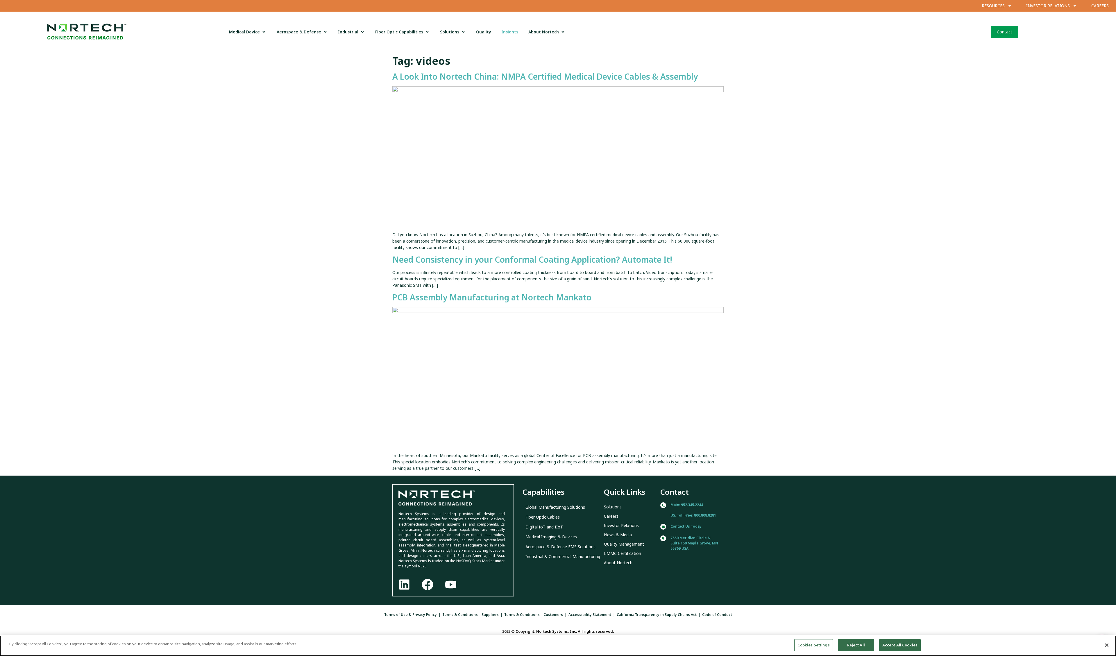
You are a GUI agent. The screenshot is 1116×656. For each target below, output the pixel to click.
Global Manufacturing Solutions (555, 507)
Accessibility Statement (589, 614)
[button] (247, 32)
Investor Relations (621, 525)
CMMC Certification (622, 553)
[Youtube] (451, 584)
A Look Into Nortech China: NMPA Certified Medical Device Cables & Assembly (545, 76)
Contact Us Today (686, 526)
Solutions (613, 507)
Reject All (856, 645)
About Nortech (618, 562)
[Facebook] (427, 584)
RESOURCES (993, 5)
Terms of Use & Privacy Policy (410, 614)
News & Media (618, 534)
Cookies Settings (813, 645)
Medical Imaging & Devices (551, 537)
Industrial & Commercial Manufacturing (562, 556)
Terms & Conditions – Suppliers (470, 614)
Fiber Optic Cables (542, 517)
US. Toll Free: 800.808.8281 (693, 515)
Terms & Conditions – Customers (533, 614)
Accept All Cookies (900, 645)
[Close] (1106, 645)
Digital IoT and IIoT (544, 527)
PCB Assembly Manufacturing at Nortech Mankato (491, 297)
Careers (611, 516)
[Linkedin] (404, 584)
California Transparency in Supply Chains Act (657, 614)
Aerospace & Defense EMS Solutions (560, 546)
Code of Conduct (717, 614)
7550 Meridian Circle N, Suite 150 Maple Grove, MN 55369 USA (694, 543)
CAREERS (1100, 5)
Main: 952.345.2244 (686, 504)
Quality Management (624, 544)
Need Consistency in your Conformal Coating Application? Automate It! (532, 259)
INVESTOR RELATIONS (1048, 5)
